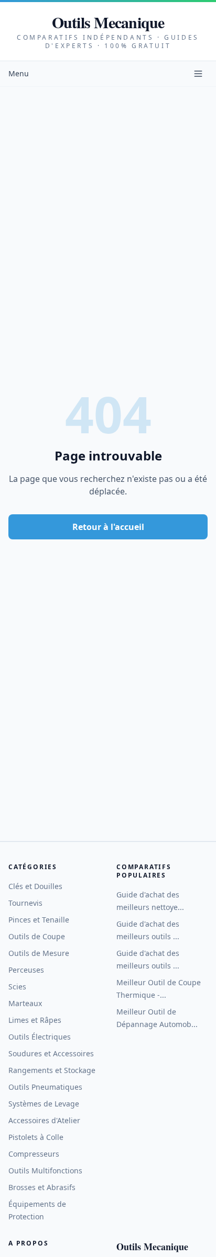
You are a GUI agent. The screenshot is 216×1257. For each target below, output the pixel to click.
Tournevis (25, 903)
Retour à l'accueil (108, 527)
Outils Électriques (39, 1037)
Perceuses (26, 970)
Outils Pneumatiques (45, 1087)
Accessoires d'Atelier (44, 1120)
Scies (17, 986)
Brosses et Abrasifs (41, 1187)
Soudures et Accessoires (51, 1053)
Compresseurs (33, 1154)
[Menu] (198, 73)
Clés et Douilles (35, 886)
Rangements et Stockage (51, 1070)
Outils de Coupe (36, 936)
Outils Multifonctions (45, 1170)
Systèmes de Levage (43, 1104)
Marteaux (25, 1003)
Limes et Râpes (34, 1020)
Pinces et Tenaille (38, 920)
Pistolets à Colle (35, 1137)
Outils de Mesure (38, 953)
